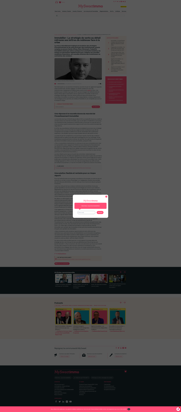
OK (129, 409)
